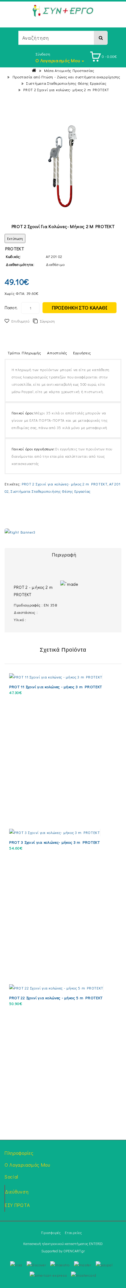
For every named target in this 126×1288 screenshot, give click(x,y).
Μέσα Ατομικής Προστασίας (69, 70)
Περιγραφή (64, 554)
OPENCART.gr (74, 1250)
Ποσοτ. (11, 307)
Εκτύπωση (15, 238)
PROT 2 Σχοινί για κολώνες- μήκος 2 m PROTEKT (66, 89)
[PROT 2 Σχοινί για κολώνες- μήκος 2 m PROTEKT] (63, 166)
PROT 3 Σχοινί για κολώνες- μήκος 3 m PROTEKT (54, 842)
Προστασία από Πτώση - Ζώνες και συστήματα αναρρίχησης (66, 76)
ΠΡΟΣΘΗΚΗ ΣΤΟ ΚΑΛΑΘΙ (79, 307)
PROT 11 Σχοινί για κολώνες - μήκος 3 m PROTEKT (55, 686)
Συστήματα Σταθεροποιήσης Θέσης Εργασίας (66, 83)
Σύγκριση (47, 321)
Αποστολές (57, 352)
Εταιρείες (73, 1232)
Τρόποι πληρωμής (24, 352)
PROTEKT (14, 248)
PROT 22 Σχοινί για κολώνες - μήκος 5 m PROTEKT (56, 997)
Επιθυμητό (20, 321)
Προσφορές (51, 1232)
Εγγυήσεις (82, 352)
